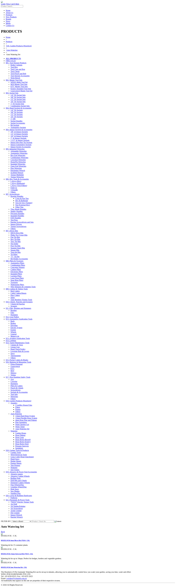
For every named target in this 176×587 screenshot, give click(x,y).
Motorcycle (15, 336)
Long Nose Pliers (17, 278)
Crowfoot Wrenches (18, 160)
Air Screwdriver (17, 508)
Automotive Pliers (17, 263)
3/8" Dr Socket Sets (18, 97)
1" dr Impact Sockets (18, 138)
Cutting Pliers (16, 270)
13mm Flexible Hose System (26, 418)
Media (8, 23)
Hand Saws (15, 459)
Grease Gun (15, 347)
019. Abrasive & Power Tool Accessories (21, 472)
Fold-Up (14, 188)
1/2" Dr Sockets (17, 115)
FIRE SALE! (11, 61)
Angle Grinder (16, 511)
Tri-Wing (14, 254)
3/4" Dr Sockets (17, 117)
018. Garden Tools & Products (17, 450)
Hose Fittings (20, 435)
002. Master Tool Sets (14, 80)
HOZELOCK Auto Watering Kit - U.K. (14, 567)
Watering (14, 431)
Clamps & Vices (17, 345)
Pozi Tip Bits (15, 246)
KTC (12, 369)
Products (9, 15)
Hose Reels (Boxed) (23, 440)
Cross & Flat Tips (22, 198)
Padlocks (14, 498)
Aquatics (14, 403)
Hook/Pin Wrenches (18, 162)
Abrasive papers (17, 474)
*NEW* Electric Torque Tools (22, 502)
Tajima (13, 375)
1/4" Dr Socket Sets (18, 95)
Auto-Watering (11, 50)
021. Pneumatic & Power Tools (17, 500)
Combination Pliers (18, 265)
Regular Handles (17, 196)
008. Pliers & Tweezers (14, 261)
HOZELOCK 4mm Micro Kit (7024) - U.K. (15, 540)
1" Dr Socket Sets (17, 104)
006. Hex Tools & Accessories (17, 179)
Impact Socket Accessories (21, 147)
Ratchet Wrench (17, 517)
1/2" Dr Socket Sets (18, 99)
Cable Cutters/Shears (18, 293)
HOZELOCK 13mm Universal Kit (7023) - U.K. (17, 554)
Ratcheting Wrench (18, 170)
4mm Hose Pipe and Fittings (26, 420)
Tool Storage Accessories (20, 76)
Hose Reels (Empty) (23, 442)
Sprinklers (19, 448)
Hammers (14, 315)
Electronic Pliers (17, 272)
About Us (9, 13)
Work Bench (15, 78)
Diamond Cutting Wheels (20, 483)
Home (8, 10)
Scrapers (14, 306)
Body (13, 321)
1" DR (13, 119)
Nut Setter (14, 244)
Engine (13, 330)
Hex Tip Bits (15, 239)
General (14, 334)
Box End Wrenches (18, 155)
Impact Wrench (16, 515)
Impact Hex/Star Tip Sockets (21, 142)
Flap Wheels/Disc (17, 485)
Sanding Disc (16, 493)
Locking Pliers (16, 276)
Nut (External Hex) (22, 205)
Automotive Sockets (18, 127)
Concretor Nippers (18, 267)
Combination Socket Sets (20, 106)
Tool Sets (14, 394)
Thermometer (16, 356)
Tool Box (14, 67)
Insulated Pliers (16, 274)
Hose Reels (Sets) (22, 444)
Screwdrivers (15, 390)
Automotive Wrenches (19, 153)
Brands (8, 19)
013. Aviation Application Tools (18, 338)
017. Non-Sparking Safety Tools (18, 377)
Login (3, 4)
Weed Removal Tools (19, 455)
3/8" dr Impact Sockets (19, 132)
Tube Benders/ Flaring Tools (21, 300)
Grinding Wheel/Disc (19, 487)
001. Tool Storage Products (16, 63)
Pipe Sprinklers (21, 422)
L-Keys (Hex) (16, 181)
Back (3, 532)
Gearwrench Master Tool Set (21, 91)
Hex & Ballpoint (21, 201)
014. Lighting (11, 341)
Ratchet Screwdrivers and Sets (22, 222)
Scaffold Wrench (17, 173)
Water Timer (20, 427)
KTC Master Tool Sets (19, 87)
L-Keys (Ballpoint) (18, 183)
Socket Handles (16, 121)
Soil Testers (15, 470)
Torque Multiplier (17, 175)
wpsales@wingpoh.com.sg (16, 578)
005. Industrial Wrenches (15, 149)
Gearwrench (15, 366)
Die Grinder (15, 513)
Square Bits (15, 250)
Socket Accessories (18, 123)
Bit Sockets (15, 125)
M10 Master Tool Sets (19, 84)
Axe (12, 379)
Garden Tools (16, 452)
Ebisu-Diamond (17, 364)
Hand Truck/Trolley (18, 349)
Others (13, 192)
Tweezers (14, 282)
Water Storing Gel (22, 425)
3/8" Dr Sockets (17, 112)
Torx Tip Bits (16, 242)
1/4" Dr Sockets (17, 110)
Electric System (16, 328)
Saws (13, 353)
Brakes (13, 323)
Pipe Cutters (15, 295)
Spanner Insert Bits (18, 248)
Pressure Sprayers (22, 446)
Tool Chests (15, 71)
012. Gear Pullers (12, 317)
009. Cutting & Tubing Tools (17, 289)
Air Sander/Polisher (18, 506)
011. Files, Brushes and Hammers (18, 308)
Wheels (13, 332)
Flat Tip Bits (15, 237)
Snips (13, 297)
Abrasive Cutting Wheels (20, 476)
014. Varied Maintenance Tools (17, 343)
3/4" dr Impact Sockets (19, 136)
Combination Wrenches (19, 158)
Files (12, 313)
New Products (11, 17)
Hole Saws (15, 489)
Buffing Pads (15, 478)
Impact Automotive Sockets (21, 145)
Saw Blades (15, 491)
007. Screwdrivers (13, 194)
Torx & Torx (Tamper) (23, 203)
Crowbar (14, 381)
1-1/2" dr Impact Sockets (20, 140)
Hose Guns (19, 437)
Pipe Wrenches (16, 168)
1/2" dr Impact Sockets (19, 134)
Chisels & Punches (18, 304)
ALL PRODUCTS (13, 59)
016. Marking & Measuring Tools (18, 362)
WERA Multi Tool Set (19, 82)
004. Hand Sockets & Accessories (18, 108)
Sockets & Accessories (19, 392)
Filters (17, 407)
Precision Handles (17, 214)
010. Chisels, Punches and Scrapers (19, 302)
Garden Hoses (20, 433)
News (8, 21)
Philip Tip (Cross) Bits (19, 235)
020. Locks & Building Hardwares (19, 496)
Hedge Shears (16, 461)
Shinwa (13, 373)
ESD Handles (16, 218)
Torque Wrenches (17, 177)
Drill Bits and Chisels (19, 480)
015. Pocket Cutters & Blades (17, 360)
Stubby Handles (17, 211)
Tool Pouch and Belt (18, 74)
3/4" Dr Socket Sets (18, 102)
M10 (12, 371)
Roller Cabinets (16, 65)
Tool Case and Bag (18, 69)
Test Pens (14, 220)
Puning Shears (16, 463)
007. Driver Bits (12, 231)
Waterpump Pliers (17, 285)
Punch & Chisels (17, 388)
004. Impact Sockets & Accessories (19, 130)
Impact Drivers (16, 224)
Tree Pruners (15, 465)
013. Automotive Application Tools (19, 319)
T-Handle (14, 190)
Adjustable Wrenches (19, 151)
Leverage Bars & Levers (20, 351)
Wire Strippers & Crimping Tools (23, 287)
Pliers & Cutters (17, 386)
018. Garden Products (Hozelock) (19, 46)
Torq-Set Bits (16, 252)
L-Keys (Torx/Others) (19, 186)
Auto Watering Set (22, 429)
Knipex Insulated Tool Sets (21, 89)
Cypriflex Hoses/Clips (23, 405)
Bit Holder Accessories (19, 259)
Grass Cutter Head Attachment (22, 457)
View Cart (12, 4)
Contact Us (10, 26)
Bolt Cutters (15, 291)
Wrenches (14, 397)
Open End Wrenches (18, 166)
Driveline (14, 325)
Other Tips (19, 207)
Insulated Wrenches (18, 164)
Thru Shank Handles (18, 209)
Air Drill (14, 504)
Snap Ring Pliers (17, 280)
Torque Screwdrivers (18, 226)
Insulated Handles (17, 216)
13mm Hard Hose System (25, 416)
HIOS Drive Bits (17, 233)
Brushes (14, 310)
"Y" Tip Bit (15, 257)
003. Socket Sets (12, 93)
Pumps (17, 409)
